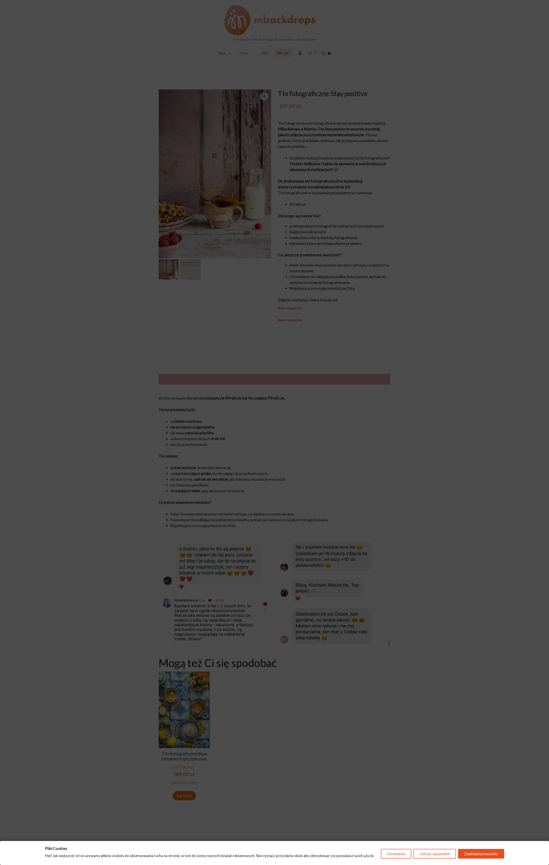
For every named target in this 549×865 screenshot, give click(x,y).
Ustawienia (396, 853)
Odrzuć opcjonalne (435, 853)
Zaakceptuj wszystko (481, 853)
